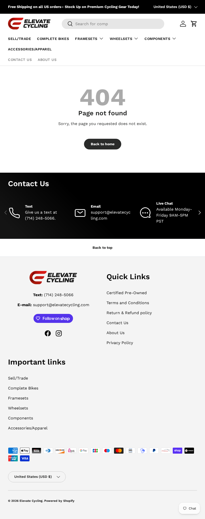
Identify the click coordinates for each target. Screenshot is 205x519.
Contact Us (20, 60)
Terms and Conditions (127, 302)
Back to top (102, 248)
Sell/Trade (19, 39)
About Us (47, 60)
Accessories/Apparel (30, 49)
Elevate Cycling (31, 501)
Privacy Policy (119, 342)
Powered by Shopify (59, 501)
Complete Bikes (53, 39)
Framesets (18, 398)
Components (20, 418)
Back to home (102, 144)
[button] (194, 23)
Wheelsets (18, 408)
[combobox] (113, 24)
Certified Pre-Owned (126, 292)
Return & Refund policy (129, 312)
